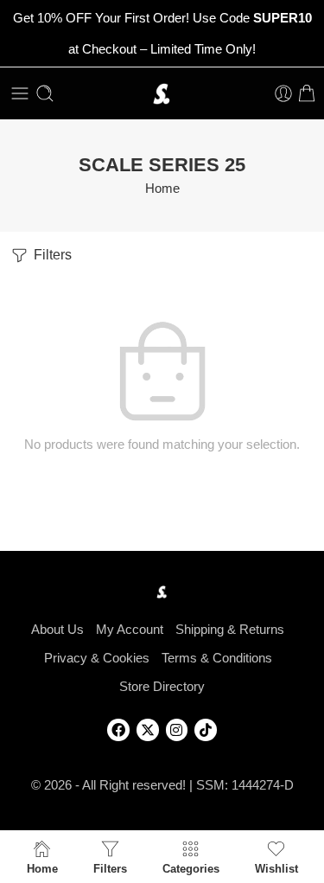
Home (162, 188)
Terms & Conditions (217, 658)
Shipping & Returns (229, 630)
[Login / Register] (283, 93)
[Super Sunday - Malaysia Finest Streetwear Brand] (162, 94)
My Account (129, 630)
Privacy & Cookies (96, 658)
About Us (57, 630)
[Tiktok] (205, 730)
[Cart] (306, 93)
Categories (190, 868)
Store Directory (162, 687)
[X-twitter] (148, 730)
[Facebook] (118, 730)
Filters (51, 254)
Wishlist (276, 868)
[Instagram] (177, 730)
